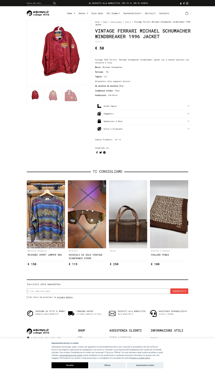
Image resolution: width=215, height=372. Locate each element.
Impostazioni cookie (145, 365)
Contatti (164, 13)
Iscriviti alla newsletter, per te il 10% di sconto (119, 3)
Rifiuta (107, 365)
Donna (82, 13)
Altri (128, 22)
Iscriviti (179, 291)
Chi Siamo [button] (112, 13)
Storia (154, 337)
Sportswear (116, 22)
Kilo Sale (97, 13)
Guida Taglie (110, 106)
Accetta (70, 365)
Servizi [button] (149, 13)
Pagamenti (108, 113)
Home (97, 22)
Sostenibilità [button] (131, 13)
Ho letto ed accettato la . (52, 297)
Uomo (70, 13)
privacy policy (65, 297)
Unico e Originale (113, 129)
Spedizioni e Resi (113, 121)
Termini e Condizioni (120, 337)
